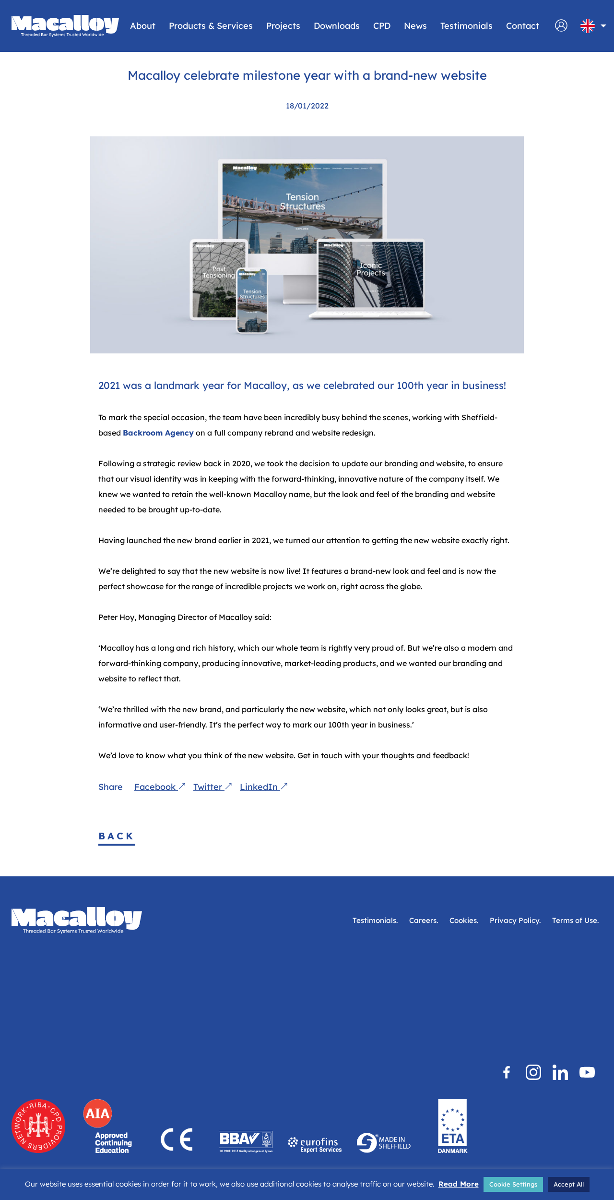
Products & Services (211, 25)
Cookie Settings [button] (513, 1184)
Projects (283, 25)
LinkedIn (260, 786)
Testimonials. (375, 920)
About (142, 25)
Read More (458, 1183)
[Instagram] (533, 1072)
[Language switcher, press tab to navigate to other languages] (587, 26)
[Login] (561, 30)
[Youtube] (587, 1072)
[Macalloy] (65, 26)
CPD (381, 25)
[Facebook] (506, 1072)
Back (116, 836)
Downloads (337, 25)
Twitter (208, 786)
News (415, 25)
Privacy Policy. (515, 920)
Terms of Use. (575, 920)
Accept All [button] (569, 1184)
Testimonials (466, 25)
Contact (522, 25)
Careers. (423, 920)
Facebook (156, 786)
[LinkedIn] (560, 1072)
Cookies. (463, 920)
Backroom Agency (158, 432)
